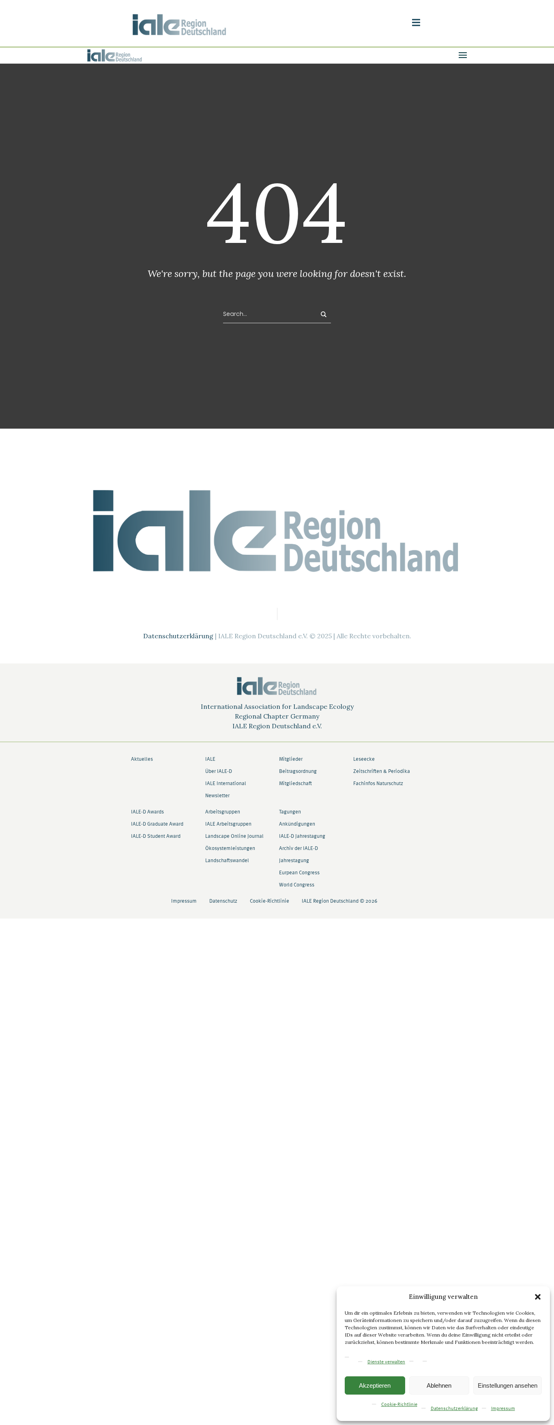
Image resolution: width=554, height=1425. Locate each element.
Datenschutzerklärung (454, 1408)
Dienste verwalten (386, 1362)
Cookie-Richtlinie (399, 1404)
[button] (538, 1297)
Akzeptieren (375, 1385)
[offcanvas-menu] (416, 22)
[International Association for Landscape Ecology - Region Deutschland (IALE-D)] (277, 530)
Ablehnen (439, 1385)
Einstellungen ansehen (507, 1385)
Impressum (503, 1408)
